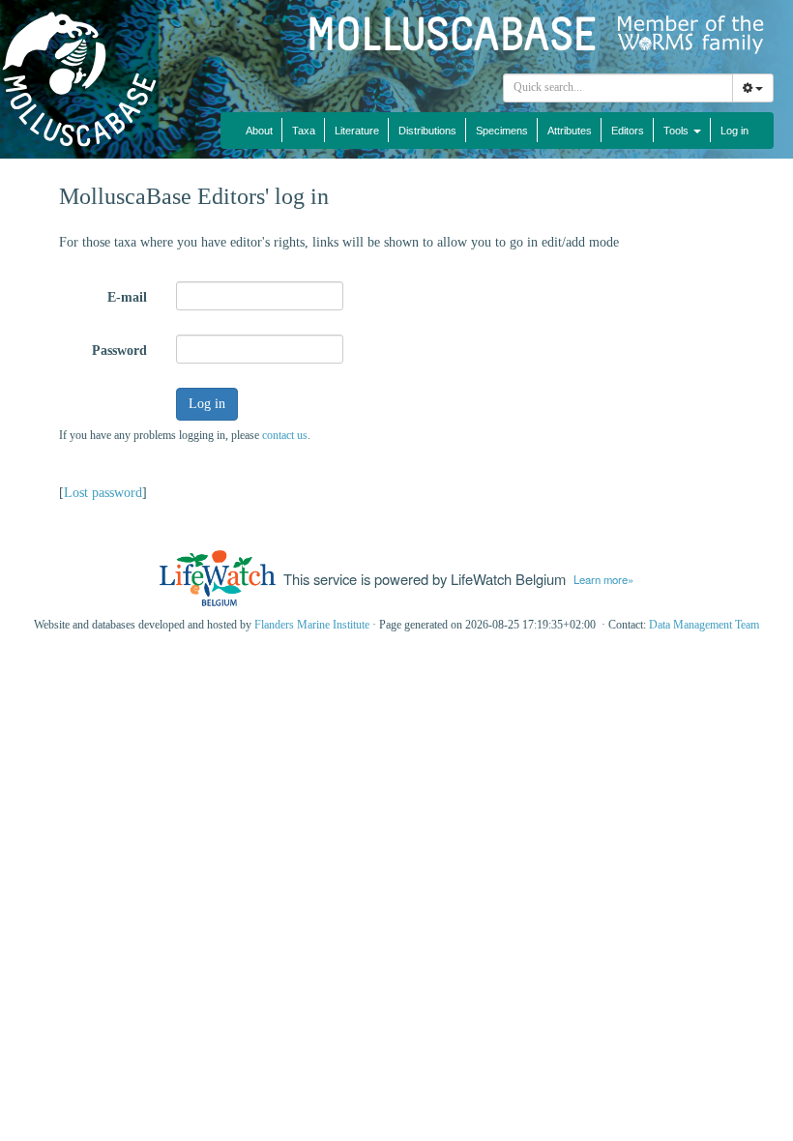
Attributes (569, 130)
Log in (734, 130)
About (259, 130)
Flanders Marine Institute (311, 624)
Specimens (502, 130)
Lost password (103, 492)
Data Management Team (704, 624)
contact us (285, 435)
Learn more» (603, 579)
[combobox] (618, 87)
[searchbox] (618, 88)
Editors (627, 130)
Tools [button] (677, 130)
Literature (357, 130)
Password (119, 350)
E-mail (127, 297)
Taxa (303, 130)
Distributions (427, 130)
